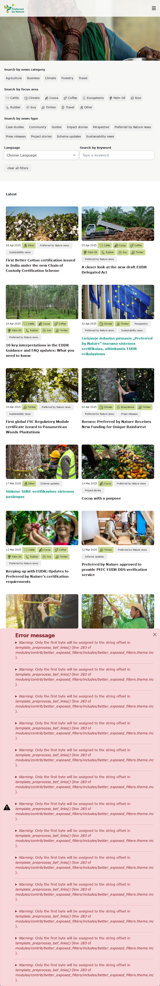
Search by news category (24, 69)
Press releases (16, 136)
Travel (83, 78)
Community (37, 127)
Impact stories (77, 127)
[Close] (155, 634)
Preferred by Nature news (133, 127)
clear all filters (18, 168)
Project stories (41, 136)
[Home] (16, 8)
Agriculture (14, 78)
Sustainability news (100, 136)
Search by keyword (95, 147)
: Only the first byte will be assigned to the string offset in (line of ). (84, 649)
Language (12, 147)
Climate (50, 78)
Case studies (15, 127)
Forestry (67, 78)
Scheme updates (69, 136)
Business (33, 78)
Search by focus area (21, 89)
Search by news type (21, 118)
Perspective (101, 127)
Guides (56, 127)
